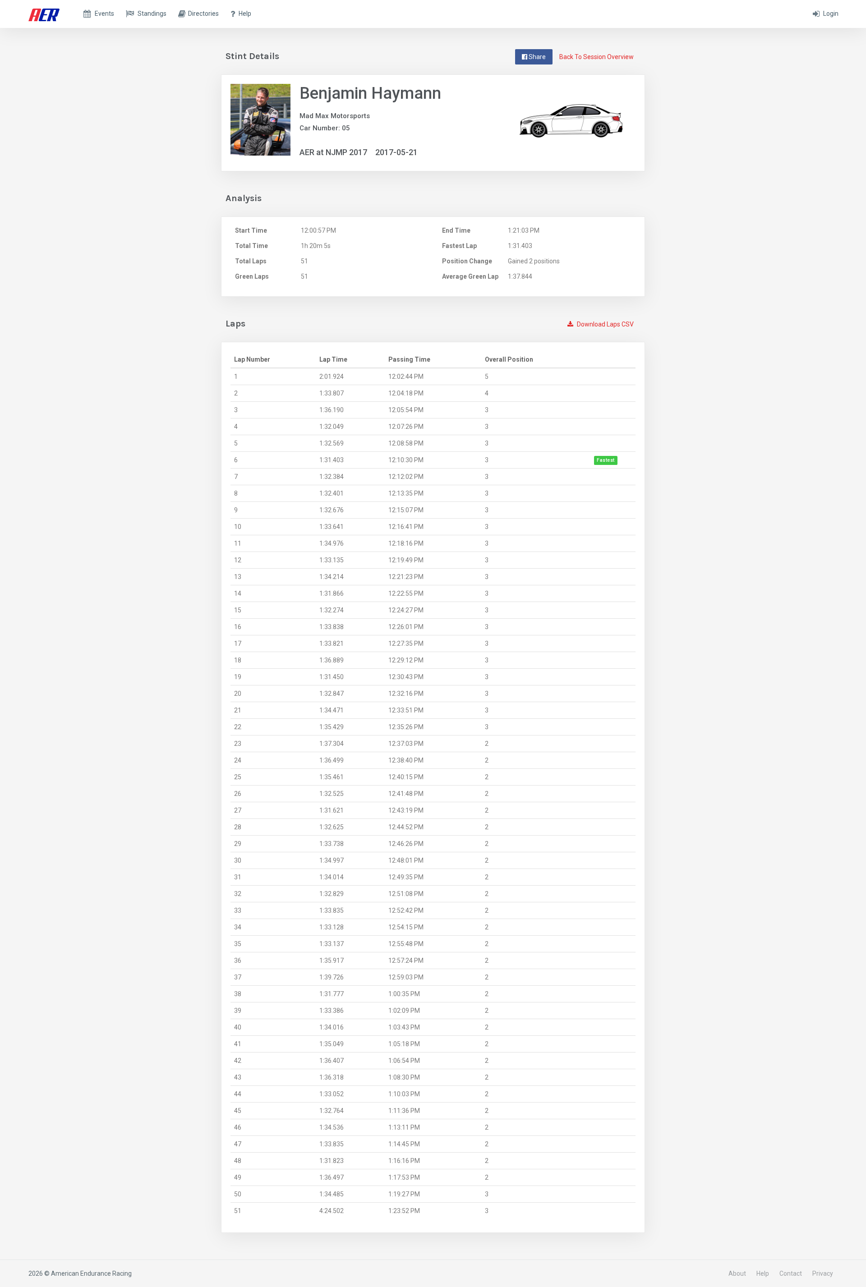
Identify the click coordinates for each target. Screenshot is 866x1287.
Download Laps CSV (605, 324)
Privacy (822, 1273)
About (737, 1273)
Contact (790, 1273)
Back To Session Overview (596, 56)
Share (536, 56)
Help (762, 1273)
